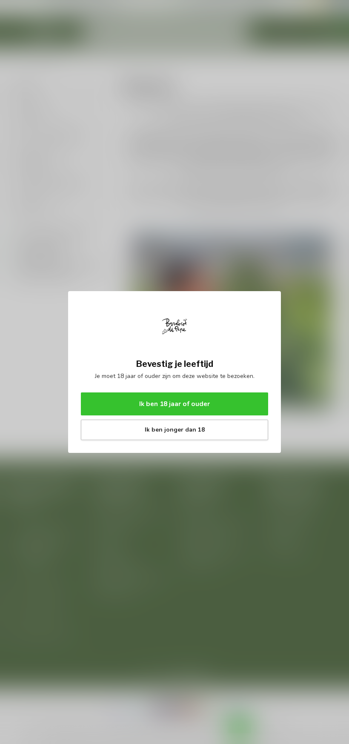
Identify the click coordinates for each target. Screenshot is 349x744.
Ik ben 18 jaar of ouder (174, 403)
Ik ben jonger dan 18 (175, 430)
